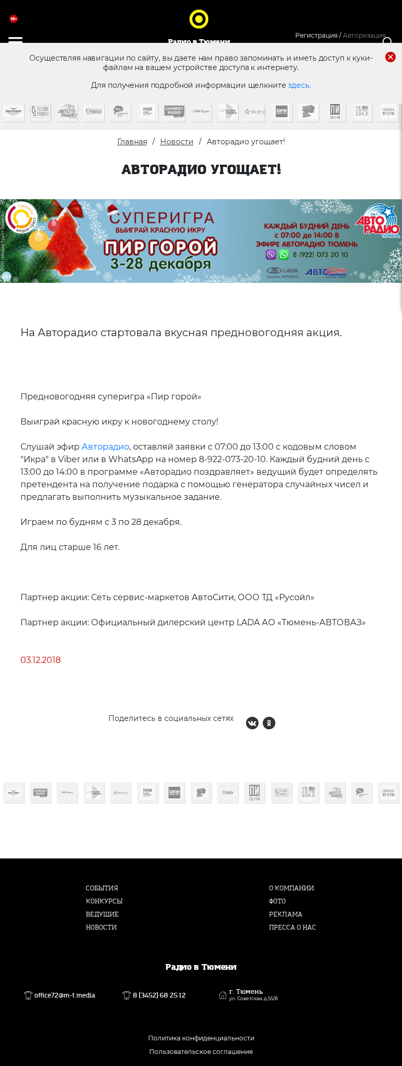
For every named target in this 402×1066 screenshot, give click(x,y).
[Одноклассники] (269, 723)
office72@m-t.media (65, 995)
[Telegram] (286, 723)
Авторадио (105, 447)
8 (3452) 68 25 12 (159, 995)
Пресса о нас (292, 927)
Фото (277, 901)
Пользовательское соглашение (201, 1052)
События (102, 888)
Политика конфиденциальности (201, 1038)
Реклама (286, 914)
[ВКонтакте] (252, 723)
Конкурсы (104, 901)
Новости (177, 141)
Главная (132, 141)
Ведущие (102, 914)
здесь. (299, 85)
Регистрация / (318, 35)
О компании (291, 888)
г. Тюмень (253, 995)
